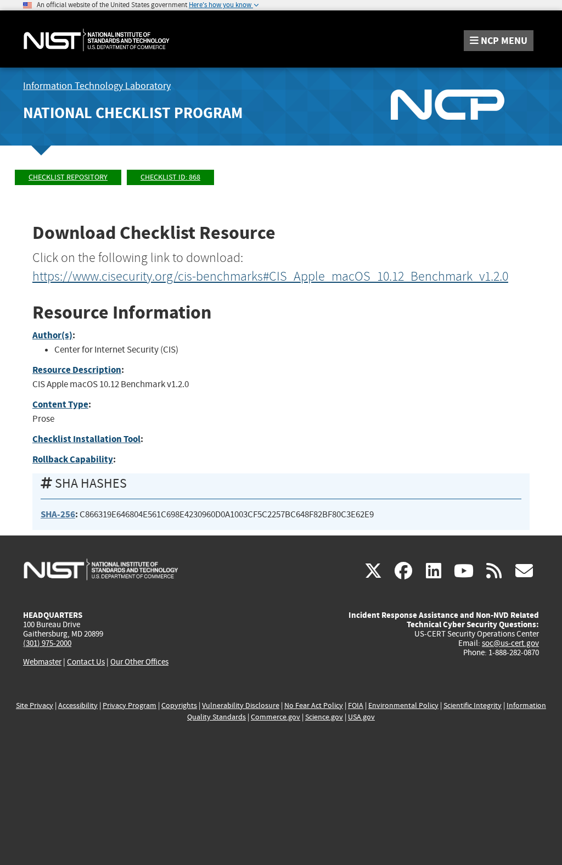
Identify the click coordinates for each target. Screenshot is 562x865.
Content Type (60, 404)
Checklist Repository (68, 177)
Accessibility (78, 705)
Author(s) (52, 335)
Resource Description (76, 370)
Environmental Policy (403, 705)
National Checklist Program (133, 113)
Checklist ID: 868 (170, 177)
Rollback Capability (72, 459)
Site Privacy (34, 705)
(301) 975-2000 (47, 643)
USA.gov (361, 717)
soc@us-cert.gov (510, 643)
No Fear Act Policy (313, 705)
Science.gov (324, 717)
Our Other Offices (139, 662)
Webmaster (42, 661)
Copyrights (179, 705)
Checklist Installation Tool (86, 439)
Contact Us (86, 661)
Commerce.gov (275, 717)
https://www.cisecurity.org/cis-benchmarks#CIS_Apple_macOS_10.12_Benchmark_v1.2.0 (270, 276)
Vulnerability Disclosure (240, 705)
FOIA (355, 705)
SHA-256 (58, 514)
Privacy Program (129, 705)
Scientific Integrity (472, 705)
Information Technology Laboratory (97, 86)
